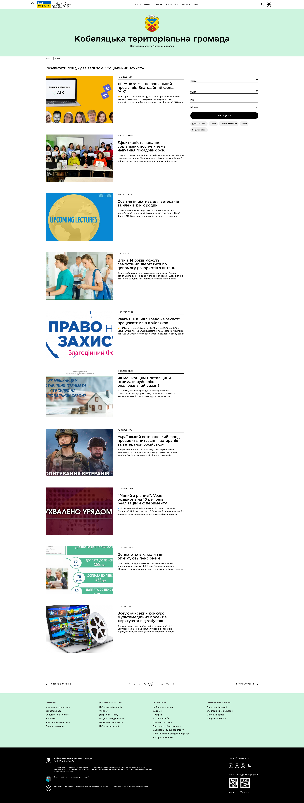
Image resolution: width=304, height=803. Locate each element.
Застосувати (224, 115)
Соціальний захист (229, 124)
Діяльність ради (199, 124)
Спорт (244, 124)
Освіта (213, 124)
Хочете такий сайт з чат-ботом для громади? (71, 777)
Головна (49, 58)
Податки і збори (199, 130)
